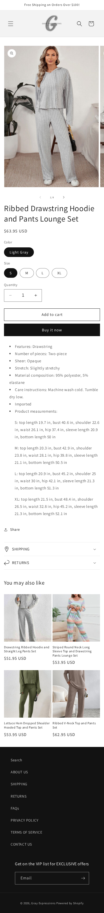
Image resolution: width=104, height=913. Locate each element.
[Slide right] (64, 197)
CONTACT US (21, 844)
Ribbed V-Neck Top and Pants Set (74, 725)
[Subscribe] (83, 878)
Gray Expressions (43, 903)
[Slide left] (40, 197)
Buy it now (52, 329)
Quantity (10, 285)
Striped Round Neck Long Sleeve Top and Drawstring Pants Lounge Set (72, 651)
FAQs (15, 808)
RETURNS (18, 796)
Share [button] (15, 529)
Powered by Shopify (70, 903)
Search (16, 760)
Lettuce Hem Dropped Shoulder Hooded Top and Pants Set (27, 725)
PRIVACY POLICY (24, 820)
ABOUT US (19, 772)
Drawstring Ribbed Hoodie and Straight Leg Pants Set (27, 649)
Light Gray (19, 252)
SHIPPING (19, 784)
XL (59, 273)
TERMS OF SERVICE (26, 832)
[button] (11, 24)
